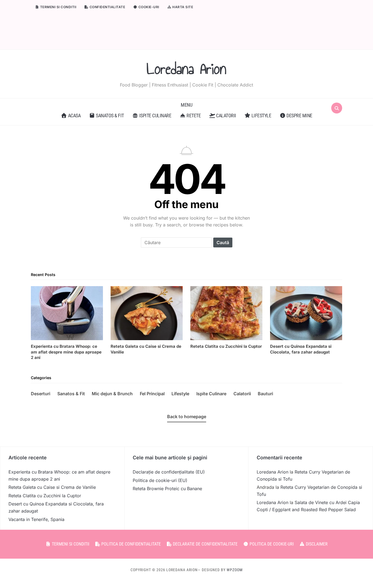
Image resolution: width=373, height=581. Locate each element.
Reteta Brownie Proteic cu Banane (167, 488)
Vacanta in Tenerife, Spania (36, 519)
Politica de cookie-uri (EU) (160, 480)
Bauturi (265, 393)
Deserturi (40, 393)
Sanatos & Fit (109, 115)
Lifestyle (260, 115)
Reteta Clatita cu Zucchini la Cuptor (44, 495)
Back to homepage (186, 416)
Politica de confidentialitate (130, 544)
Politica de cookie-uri (271, 544)
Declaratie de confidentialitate (205, 544)
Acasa (74, 115)
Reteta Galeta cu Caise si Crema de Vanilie (52, 487)
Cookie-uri (148, 7)
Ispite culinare (154, 115)
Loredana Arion (186, 69)
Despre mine (299, 115)
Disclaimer (316, 544)
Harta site (182, 7)
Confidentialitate (106, 7)
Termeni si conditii (57, 7)
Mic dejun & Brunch (112, 393)
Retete (193, 115)
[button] (186, 104)
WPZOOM (235, 570)
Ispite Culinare (211, 393)
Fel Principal (152, 393)
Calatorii (225, 115)
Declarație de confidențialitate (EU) (169, 472)
